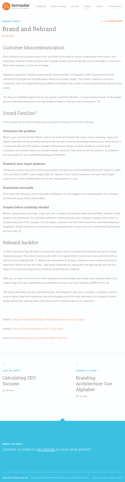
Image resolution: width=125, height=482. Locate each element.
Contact (99, 6)
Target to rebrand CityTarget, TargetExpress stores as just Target (48, 319)
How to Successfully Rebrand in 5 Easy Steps (38, 328)
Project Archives (58, 6)
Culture (74, 6)
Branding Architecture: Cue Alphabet (94, 383)
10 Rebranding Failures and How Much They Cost (40, 338)
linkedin (113, 478)
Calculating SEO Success (19, 381)
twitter (120, 478)
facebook (96, 478)
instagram (104, 478)
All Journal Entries (113, 21)
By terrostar (8, 35)
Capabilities (41, 6)
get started (46, 449)
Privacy (86, 478)
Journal (87, 6)
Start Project (115, 6)
